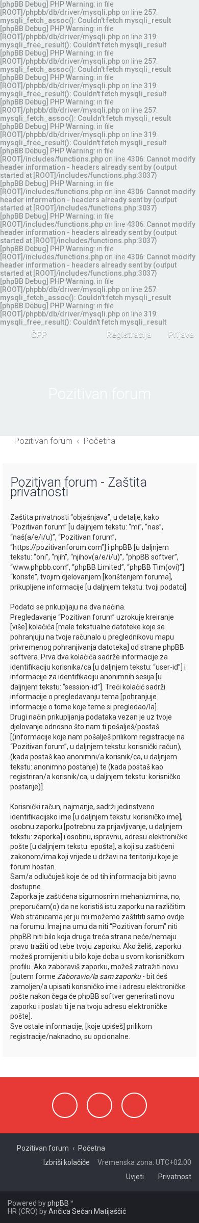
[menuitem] (34, 334)
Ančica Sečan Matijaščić (87, 1211)
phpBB (58, 1203)
